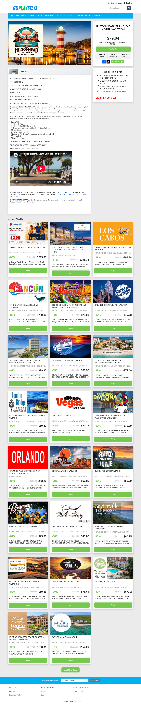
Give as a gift (118, 62)
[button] (11, 16)
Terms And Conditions (81, 687)
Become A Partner (15, 695)
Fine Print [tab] (24, 71)
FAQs (43, 691)
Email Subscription (47, 687)
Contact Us (13, 691)
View (28, 270)
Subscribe (94, 680)
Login (43, 695)
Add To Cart (113, 49)
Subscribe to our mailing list (50, 680)
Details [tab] (13, 71)
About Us (12, 687)
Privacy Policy (78, 691)
